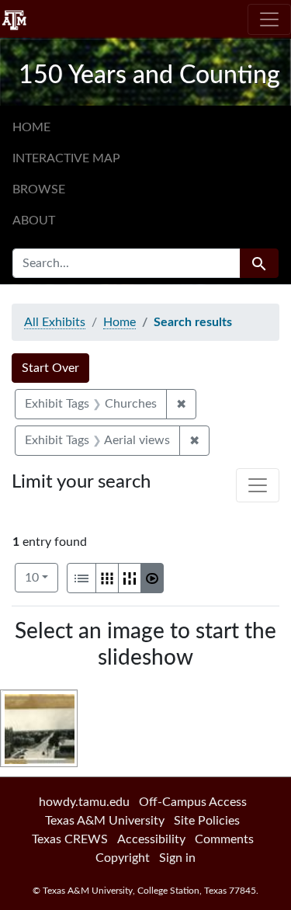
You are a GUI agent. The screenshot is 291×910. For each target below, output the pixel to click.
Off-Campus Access (193, 802)
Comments (224, 839)
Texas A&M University (105, 820)
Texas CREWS (70, 839)
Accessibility (151, 839)
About (33, 220)
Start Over (50, 368)
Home (31, 127)
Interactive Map (66, 158)
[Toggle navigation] (269, 19)
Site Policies (207, 820)
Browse (38, 189)
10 (41, 577)
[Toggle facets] (257, 485)
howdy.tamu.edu (84, 802)
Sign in (177, 858)
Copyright (122, 858)
